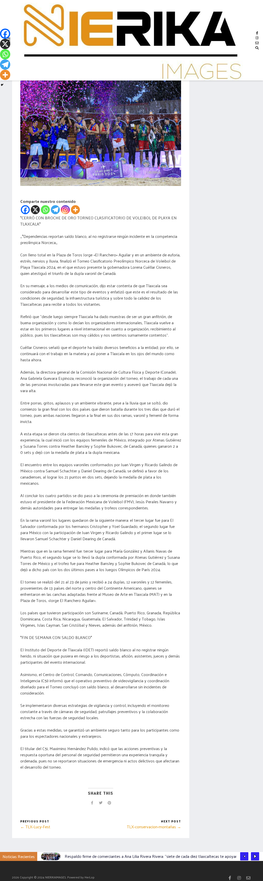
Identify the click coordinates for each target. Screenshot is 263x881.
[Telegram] (55, 209)
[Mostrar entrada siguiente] (255, 856)
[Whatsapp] (45, 209)
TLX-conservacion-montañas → (154, 826)
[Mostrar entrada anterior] (244, 856)
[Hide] (2, 85)
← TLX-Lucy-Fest (35, 826)
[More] (75, 209)
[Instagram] (65, 209)
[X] (35, 209)
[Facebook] (25, 209)
